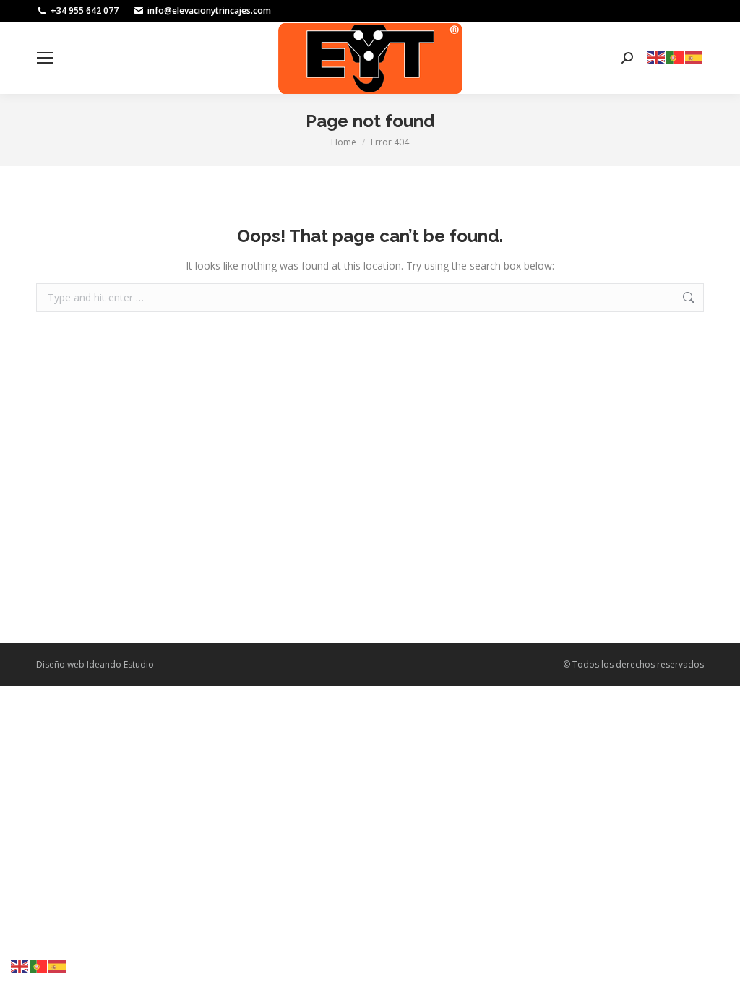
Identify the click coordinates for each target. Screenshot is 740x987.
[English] (657, 57)
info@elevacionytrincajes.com (209, 10)
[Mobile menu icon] (44, 57)
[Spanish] (694, 57)
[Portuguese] (675, 57)
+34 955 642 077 (85, 10)
